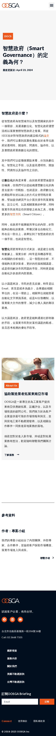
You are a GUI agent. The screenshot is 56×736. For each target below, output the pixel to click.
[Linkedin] (12, 619)
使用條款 (22, 721)
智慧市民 (15, 214)
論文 (46, 135)
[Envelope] (20, 619)
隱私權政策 (39, 721)
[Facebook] (4, 619)
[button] (51, 5)
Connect (7, 721)
